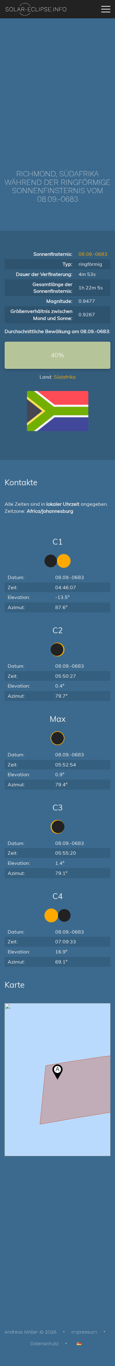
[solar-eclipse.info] (36, 9)
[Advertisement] (57, 85)
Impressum (84, 1332)
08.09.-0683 (93, 254)
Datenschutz (44, 1343)
